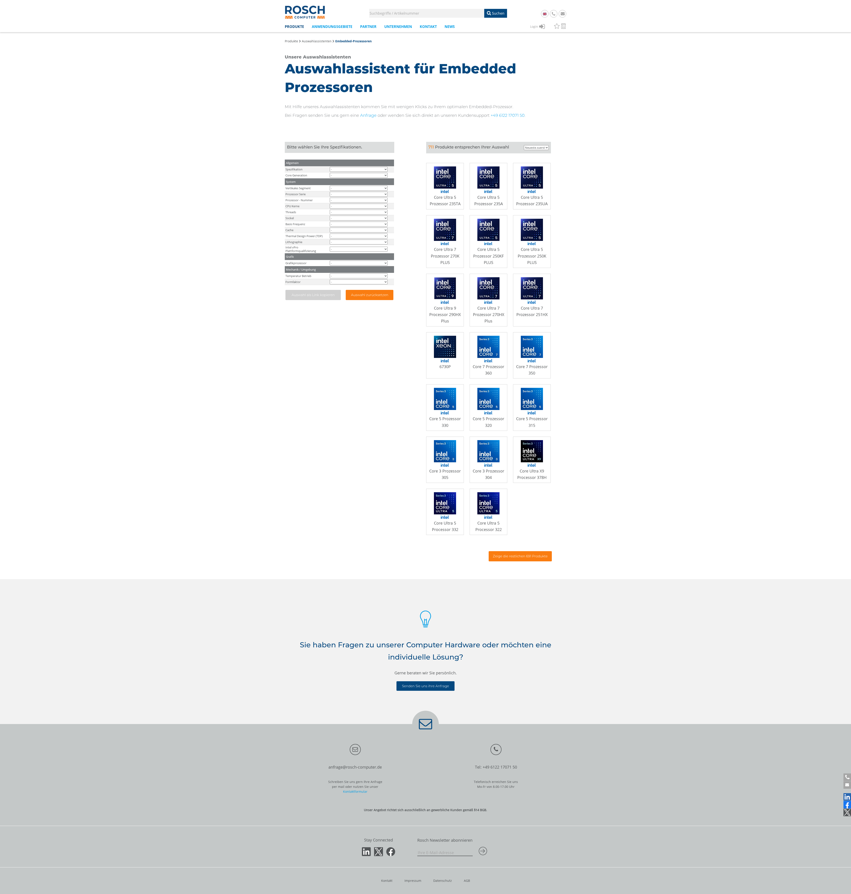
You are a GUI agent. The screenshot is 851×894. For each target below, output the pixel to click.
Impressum (412, 880)
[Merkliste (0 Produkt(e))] (557, 26)
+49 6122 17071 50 (508, 115)
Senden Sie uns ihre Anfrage (425, 686)
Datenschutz (442, 880)
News (450, 26)
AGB (467, 880)
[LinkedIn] (847, 797)
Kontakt (386, 880)
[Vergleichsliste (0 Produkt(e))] (563, 26)
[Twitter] (847, 812)
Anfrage (368, 115)
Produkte (291, 41)
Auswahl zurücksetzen (369, 295)
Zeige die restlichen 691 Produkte (520, 556)
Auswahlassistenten (317, 41)
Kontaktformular (355, 791)
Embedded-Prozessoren (353, 41)
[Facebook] (847, 804)
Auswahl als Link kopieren (313, 295)
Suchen (497, 13)
